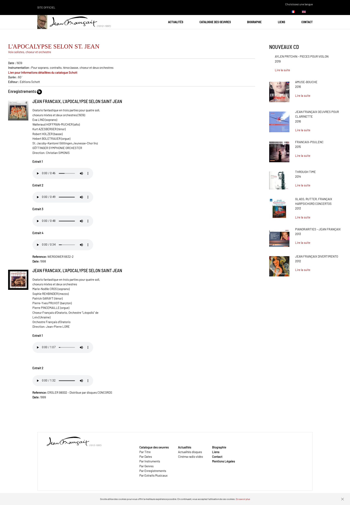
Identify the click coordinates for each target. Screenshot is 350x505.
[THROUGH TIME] (279, 179)
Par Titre (145, 452)
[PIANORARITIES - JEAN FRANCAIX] (279, 236)
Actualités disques (190, 452)
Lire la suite (282, 70)
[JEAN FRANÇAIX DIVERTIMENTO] (279, 265)
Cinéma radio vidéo (190, 456)
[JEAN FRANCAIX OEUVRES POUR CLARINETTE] (279, 120)
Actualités (175, 22)
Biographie (254, 22)
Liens (281, 22)
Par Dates (145, 456)
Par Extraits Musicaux (153, 475)
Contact (307, 22)
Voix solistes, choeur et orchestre (29, 52)
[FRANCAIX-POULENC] (279, 150)
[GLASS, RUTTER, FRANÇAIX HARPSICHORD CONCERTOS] (279, 207)
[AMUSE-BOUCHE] (279, 90)
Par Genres (146, 466)
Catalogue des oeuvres (215, 22)
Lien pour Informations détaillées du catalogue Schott (42, 72)
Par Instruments (149, 461)
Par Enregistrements (152, 471)
